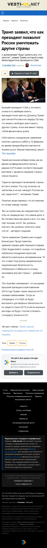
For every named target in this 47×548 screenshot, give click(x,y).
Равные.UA (23, 419)
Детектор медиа (11, 452)
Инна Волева (36, 65)
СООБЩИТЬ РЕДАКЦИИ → (23, 481)
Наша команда (38, 390)
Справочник (23, 431)
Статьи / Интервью (23, 411)
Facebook (21, 502)
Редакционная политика (20, 390)
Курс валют (23, 427)
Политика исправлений (35, 393)
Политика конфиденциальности (19, 396)
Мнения (23, 415)
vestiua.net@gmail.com (23, 484)
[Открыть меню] (2, 12)
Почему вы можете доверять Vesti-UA (17, 350)
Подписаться (33, 373)
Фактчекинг (18, 393)
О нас (5, 390)
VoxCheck (16, 457)
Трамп (12, 343)
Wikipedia (29, 502)
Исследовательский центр (23, 423)
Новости (23, 407)
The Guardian (8, 153)
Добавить (13, 373)
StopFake (8, 457)
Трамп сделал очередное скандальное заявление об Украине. (22, 330)
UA (5, 73)
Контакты (7, 393)
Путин (22, 343)
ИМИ (32, 449)
